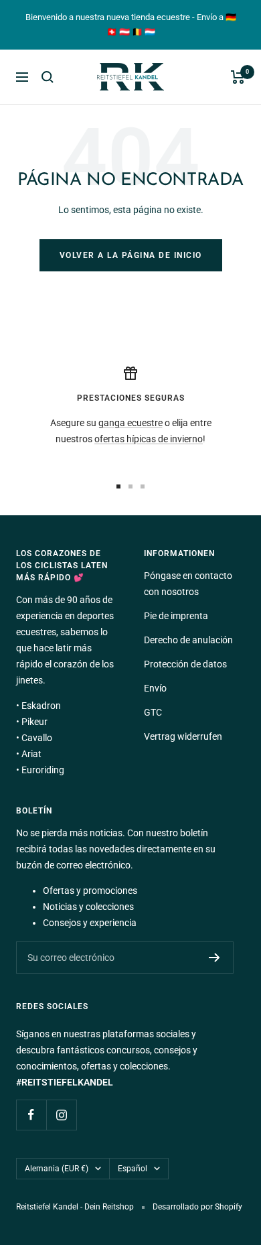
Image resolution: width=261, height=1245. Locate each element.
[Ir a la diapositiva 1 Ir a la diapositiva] (118, 486)
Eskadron (41, 705)
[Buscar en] (47, 77)
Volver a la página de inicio (131, 255)
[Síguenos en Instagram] (61, 1115)
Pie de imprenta (176, 615)
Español (132, 1168)
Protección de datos (185, 664)
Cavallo (36, 737)
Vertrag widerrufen (183, 736)
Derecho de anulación (188, 640)
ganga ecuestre (130, 422)
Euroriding (42, 770)
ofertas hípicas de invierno (148, 439)
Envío (155, 688)
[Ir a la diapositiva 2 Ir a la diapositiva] (130, 486)
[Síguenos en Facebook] (31, 1115)
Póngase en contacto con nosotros (188, 583)
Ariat (31, 753)
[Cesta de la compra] (238, 77)
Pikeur (34, 721)
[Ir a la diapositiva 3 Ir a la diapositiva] (143, 486)
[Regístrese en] (214, 957)
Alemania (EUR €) (56, 1168)
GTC (153, 712)
